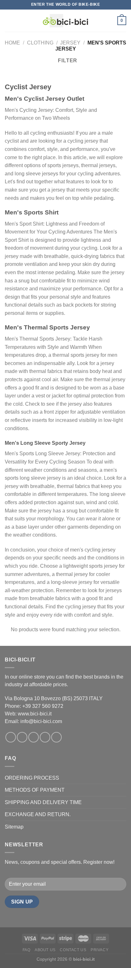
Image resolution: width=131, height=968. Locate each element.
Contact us (73, 950)
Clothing (40, 42)
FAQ (27, 950)
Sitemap (14, 826)
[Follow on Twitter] (33, 737)
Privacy (99, 950)
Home (12, 42)
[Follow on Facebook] (10, 737)
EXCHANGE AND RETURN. (38, 814)
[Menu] (8, 20)
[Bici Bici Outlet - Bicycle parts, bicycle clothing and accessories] (65, 20)
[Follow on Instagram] (22, 737)
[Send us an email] (45, 737)
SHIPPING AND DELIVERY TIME (43, 802)
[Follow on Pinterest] (56, 737)
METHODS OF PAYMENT (35, 790)
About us (45, 950)
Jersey (70, 42)
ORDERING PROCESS (32, 778)
